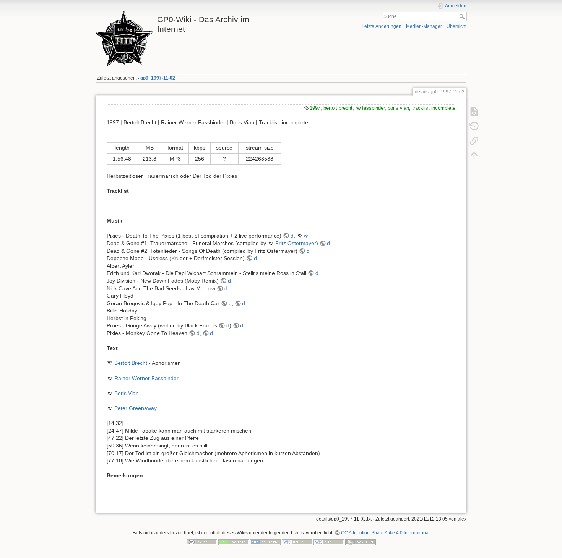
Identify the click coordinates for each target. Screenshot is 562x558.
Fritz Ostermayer (295, 243)
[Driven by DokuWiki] (360, 542)
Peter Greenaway (135, 408)
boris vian (398, 108)
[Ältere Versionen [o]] (474, 126)
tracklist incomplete (433, 108)
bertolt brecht (337, 108)
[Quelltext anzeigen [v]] (474, 111)
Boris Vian (126, 393)
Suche (462, 16)
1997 (315, 108)
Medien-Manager (424, 26)
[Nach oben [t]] (474, 155)
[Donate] (233, 542)
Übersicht (456, 26)
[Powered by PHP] (265, 542)
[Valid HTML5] (297, 542)
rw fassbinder (370, 108)
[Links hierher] (474, 140)
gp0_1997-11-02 (157, 78)
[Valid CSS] (328, 542)
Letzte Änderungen (381, 26)
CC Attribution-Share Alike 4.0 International (385, 532)
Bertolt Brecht (130, 363)
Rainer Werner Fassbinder (146, 378)
